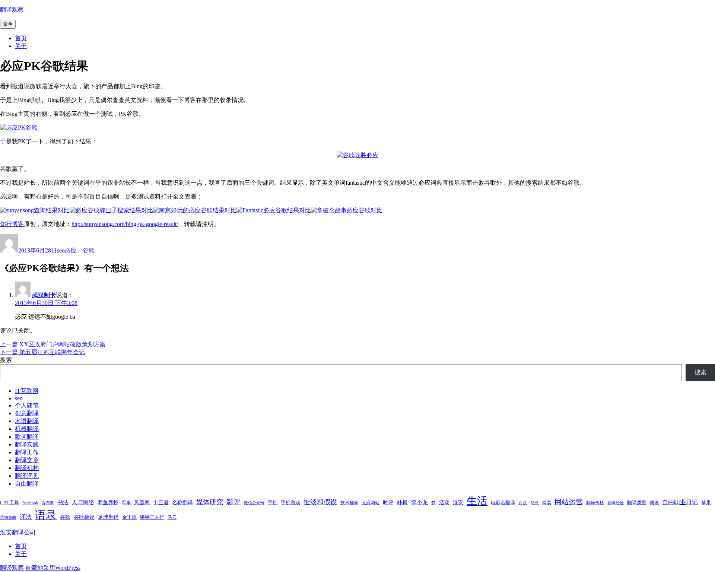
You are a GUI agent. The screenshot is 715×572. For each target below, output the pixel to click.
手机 (272, 502)
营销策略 (8, 517)
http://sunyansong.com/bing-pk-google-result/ (125, 224)
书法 (63, 502)
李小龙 (419, 502)
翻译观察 (12, 9)
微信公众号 (254, 503)
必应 (71, 250)
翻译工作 (27, 452)
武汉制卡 (44, 295)
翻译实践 (27, 444)
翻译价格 (595, 502)
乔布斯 (48, 503)
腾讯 (654, 502)
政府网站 (370, 502)
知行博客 (12, 224)
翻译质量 (636, 502)
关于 (21, 46)
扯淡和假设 (320, 502)
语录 (46, 515)
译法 (26, 516)
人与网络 (83, 502)
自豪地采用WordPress (52, 568)
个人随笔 (27, 405)
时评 (388, 502)
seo (61, 250)
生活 (477, 500)
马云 (172, 517)
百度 (522, 502)
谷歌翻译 (84, 517)
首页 (21, 38)
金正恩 (129, 517)
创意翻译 (27, 413)
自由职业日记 (680, 502)
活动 (444, 502)
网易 (546, 502)
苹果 (706, 502)
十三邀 (161, 502)
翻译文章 (27, 460)
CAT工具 (9, 502)
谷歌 (89, 250)
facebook (30, 503)
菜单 (8, 24)
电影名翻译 (503, 502)
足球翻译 (108, 517)
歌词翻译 (27, 436)
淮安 (458, 502)
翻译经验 (615, 503)
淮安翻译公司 (18, 532)
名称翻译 (182, 502)
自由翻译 (27, 483)
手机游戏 (290, 502)
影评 (233, 502)
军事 (126, 502)
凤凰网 (142, 502)
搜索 (6, 360)
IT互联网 (26, 391)
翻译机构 (27, 468)
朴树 (402, 502)
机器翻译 (27, 429)
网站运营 (568, 502)
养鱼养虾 (108, 502)
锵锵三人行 (152, 517)
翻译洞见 (27, 476)
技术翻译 (349, 502)
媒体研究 (209, 502)
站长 (535, 503)
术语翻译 (27, 421)
